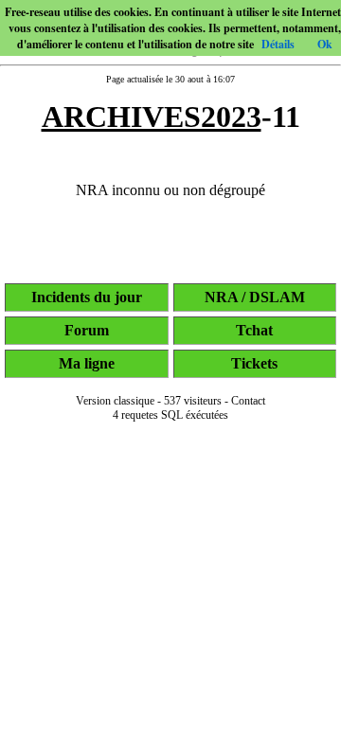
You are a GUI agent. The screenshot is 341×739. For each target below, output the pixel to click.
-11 (171, 116)
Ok (324, 44)
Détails (278, 44)
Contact (248, 400)
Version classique (115, 400)
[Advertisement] (170, 712)
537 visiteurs (193, 400)
